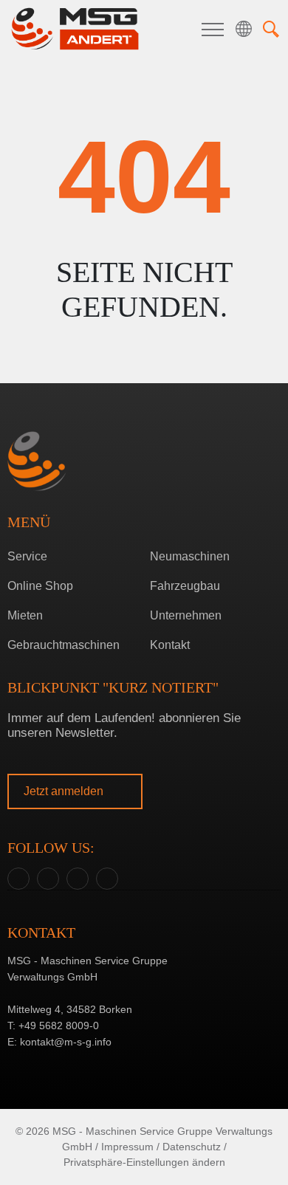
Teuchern (140, 618)
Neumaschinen (190, 556)
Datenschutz (191, 1147)
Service (27, 556)
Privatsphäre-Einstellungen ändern (144, 1162)
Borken (141, 595)
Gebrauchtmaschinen (63, 645)
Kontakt (170, 645)
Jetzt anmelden (65, 791)
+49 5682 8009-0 (58, 1025)
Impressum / (130, 1147)
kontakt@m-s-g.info (66, 1042)
